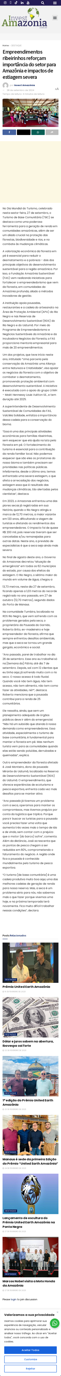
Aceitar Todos (30, 1350)
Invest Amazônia (24, 85)
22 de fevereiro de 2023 (15, 1050)
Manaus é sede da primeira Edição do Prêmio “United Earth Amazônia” (30, 1161)
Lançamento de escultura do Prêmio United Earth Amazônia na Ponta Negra (29, 1222)
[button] (43, 3)
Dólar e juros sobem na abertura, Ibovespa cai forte (28, 1043)
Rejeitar (30, 1368)
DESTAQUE (16, 45)
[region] (30, 1342)
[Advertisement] (30, 172)
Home (6, 45)
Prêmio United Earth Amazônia (26, 987)
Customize (30, 1359)
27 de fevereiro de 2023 (15, 1231)
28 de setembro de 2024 (20, 90)
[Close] (57, 1312)
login (13, 1299)
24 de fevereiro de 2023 (15, 1168)
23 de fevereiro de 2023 (15, 1109)
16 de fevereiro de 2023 (15, 991)
